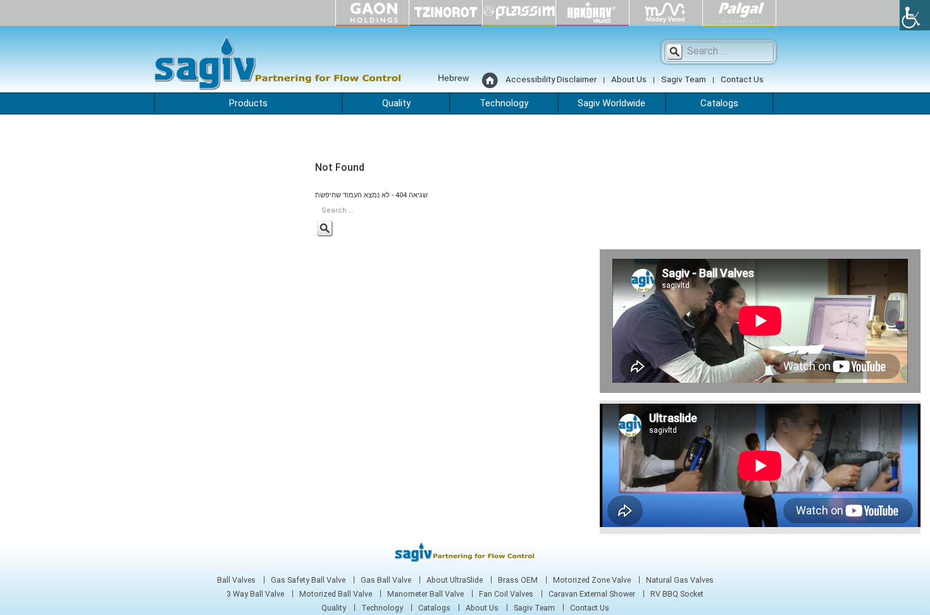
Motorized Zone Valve (592, 580)
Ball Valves (236, 580)
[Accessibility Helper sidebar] (915, 15)
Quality (396, 103)
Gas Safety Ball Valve (308, 580)
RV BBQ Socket (677, 594)
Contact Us (742, 79)
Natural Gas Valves (680, 580)
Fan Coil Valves (506, 594)
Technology (504, 103)
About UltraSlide (454, 580)
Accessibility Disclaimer (551, 79)
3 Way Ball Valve (255, 594)
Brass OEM (518, 580)
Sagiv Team (683, 79)
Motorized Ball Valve (335, 594)
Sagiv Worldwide (611, 103)
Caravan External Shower (592, 594)
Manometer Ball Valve (425, 594)
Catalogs (719, 103)
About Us (629, 79)
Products (248, 103)
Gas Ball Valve (386, 580)
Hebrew (453, 78)
